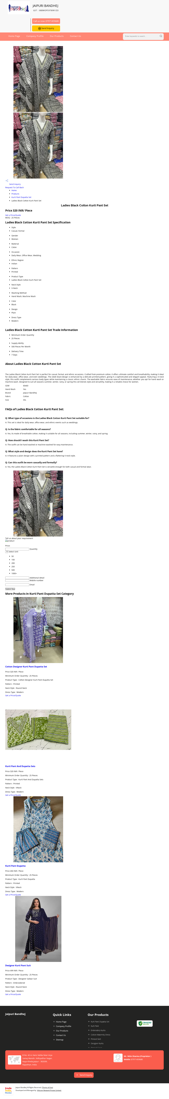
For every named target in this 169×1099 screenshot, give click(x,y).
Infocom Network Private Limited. (49, 1090)
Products (15, 194)
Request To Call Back (14, 187)
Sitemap (59, 1039)
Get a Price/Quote (13, 215)
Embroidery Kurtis (98, 1030)
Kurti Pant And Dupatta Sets (20, 766)
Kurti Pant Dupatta (15, 865)
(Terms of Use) (47, 1087)
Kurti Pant (95, 1026)
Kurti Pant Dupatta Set (21, 197)
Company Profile (35, 36)
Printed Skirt (96, 1039)
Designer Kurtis (97, 1043)
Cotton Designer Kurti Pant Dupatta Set (26, 666)
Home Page (14, 36)
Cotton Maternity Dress (100, 1034)
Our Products (57, 36)
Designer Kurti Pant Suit (18, 965)
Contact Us (75, 36)
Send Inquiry (47, 28)
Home (14, 190)
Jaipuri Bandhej (46, 8)
